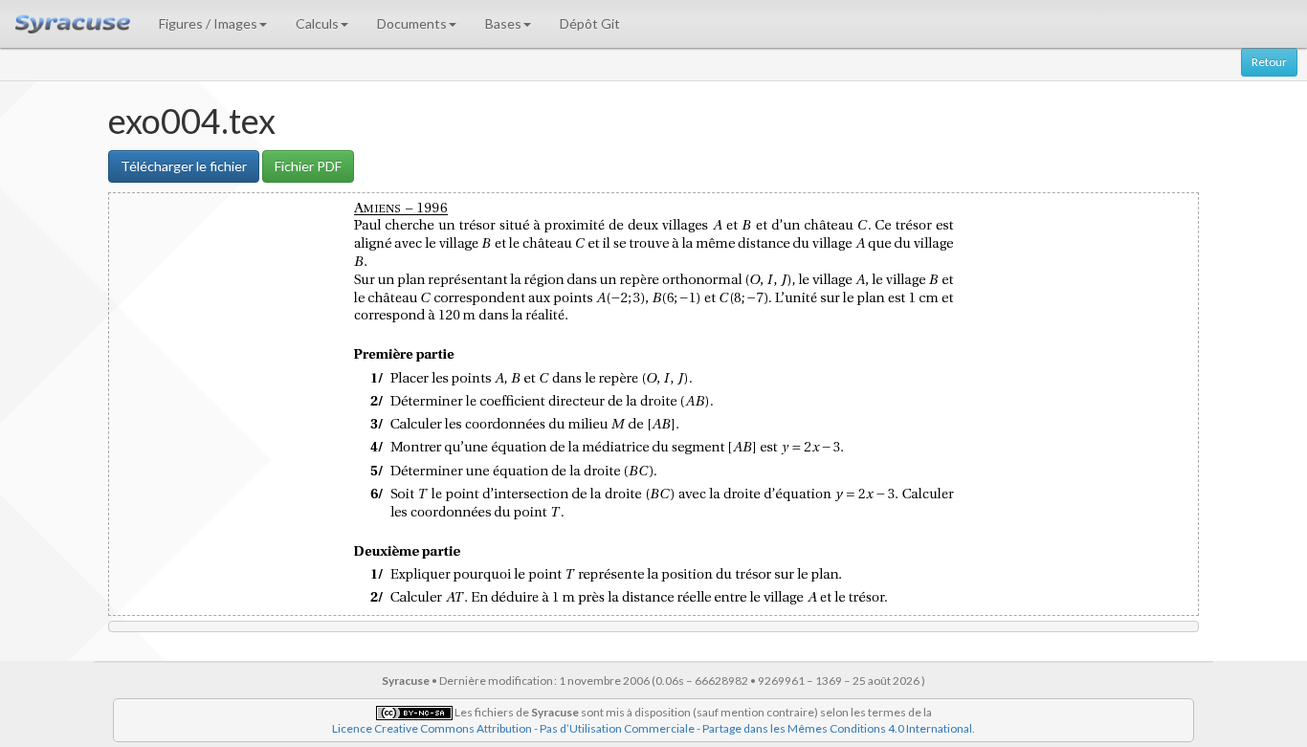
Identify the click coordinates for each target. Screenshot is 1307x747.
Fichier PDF (308, 166)
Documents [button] (412, 23)
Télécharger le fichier (184, 166)
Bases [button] (503, 23)
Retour (1269, 62)
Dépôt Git (590, 23)
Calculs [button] (317, 23)
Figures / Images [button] (208, 23)
